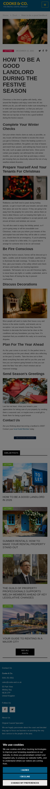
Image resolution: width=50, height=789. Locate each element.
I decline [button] (25, 776)
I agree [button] (25, 770)
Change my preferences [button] (25, 783)
